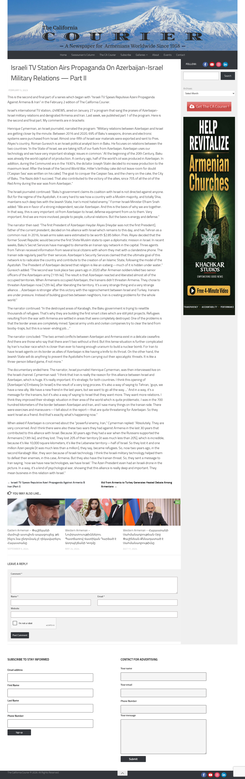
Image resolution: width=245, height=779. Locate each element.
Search (227, 75)
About (155, 54)
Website (15, 608)
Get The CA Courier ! (212, 106)
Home (63, 54)
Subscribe (125, 54)
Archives (187, 88)
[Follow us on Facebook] (205, 64)
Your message (128, 715)
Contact (180, 54)
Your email (126, 684)
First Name (13, 685)
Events (168, 54)
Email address (15, 669)
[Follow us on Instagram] (218, 64)
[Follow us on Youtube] (212, 64)
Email (101, 596)
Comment (16, 573)
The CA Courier (108, 54)
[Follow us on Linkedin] (225, 64)
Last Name (13, 700)
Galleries (140, 54)
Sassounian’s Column (83, 54)
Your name (126, 668)
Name (14, 596)
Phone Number (16, 715)
